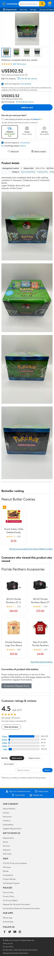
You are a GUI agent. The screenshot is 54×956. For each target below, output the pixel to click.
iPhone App (7, 917)
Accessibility (8, 875)
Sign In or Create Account (19, 791)
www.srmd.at (26, 83)
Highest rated (33, 758)
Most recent (17, 758)
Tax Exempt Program (11, 883)
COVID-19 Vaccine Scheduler (15, 863)
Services (23, 9)
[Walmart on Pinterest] (20, 932)
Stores (5, 842)
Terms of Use (8, 892)
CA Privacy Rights (10, 900)
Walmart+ (7, 850)
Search (47, 770)
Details (23, 146)
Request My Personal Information (16, 904)
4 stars (4, 739)
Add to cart (27, 107)
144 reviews (21, 64)
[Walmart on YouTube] (14, 932)
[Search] (42, 3)
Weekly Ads (37, 795)
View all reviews (11, 726)
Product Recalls (9, 879)
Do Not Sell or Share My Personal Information (21, 908)
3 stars (4, 743)
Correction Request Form (16, 685)
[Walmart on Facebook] (4, 932)
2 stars (4, 746)
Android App (8, 921)
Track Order (20, 795)
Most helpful (9, 764)
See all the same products (42, 661)
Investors (6, 820)
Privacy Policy (8, 896)
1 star (5, 749)
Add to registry (40, 151)
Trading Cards (42, 172)
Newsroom (7, 816)
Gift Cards (7, 853)
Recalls (5, 871)
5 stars (4, 736)
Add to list (15, 151)
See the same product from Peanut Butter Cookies (31, 548)
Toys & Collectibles (28, 172)
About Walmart (9, 808)
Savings (33, 9)
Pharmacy (7, 867)
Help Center (43, 791)
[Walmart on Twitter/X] (9, 932)
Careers (6, 812)
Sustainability (8, 824)
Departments (11, 9)
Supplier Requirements (12, 828)
